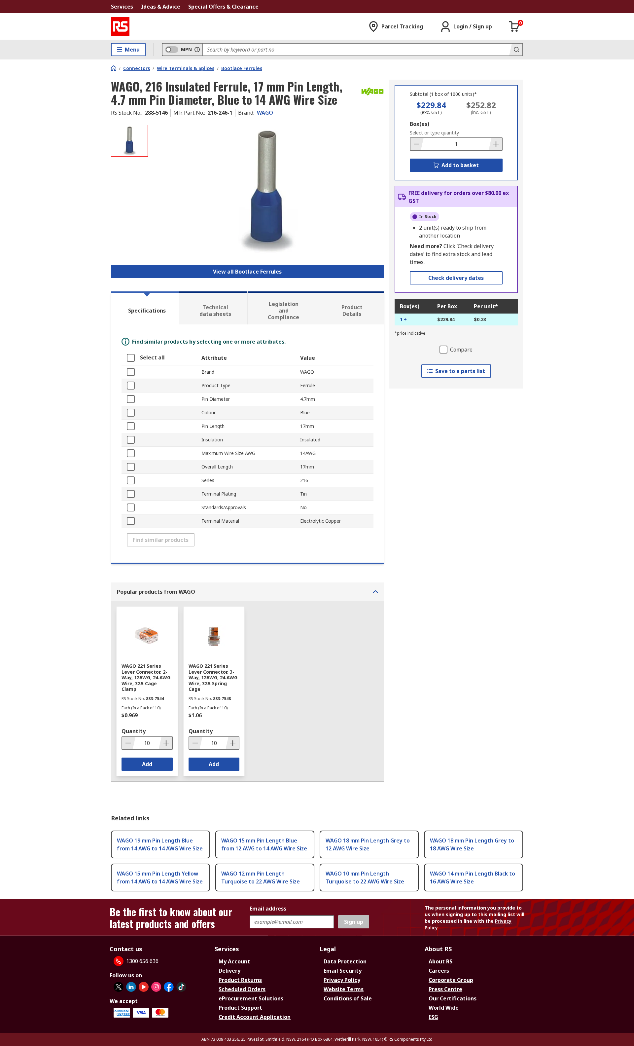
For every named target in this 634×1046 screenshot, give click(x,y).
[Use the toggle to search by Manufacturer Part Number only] (197, 49)
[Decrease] (417, 144)
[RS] (120, 26)
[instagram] (156, 987)
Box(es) (419, 124)
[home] (113, 68)
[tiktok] (181, 987)
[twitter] (118, 987)
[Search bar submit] (515, 50)
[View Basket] (514, 26)
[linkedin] (131, 987)
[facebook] (169, 987)
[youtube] (144, 987)
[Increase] (495, 144)
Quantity (134, 731)
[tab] (145, 307)
